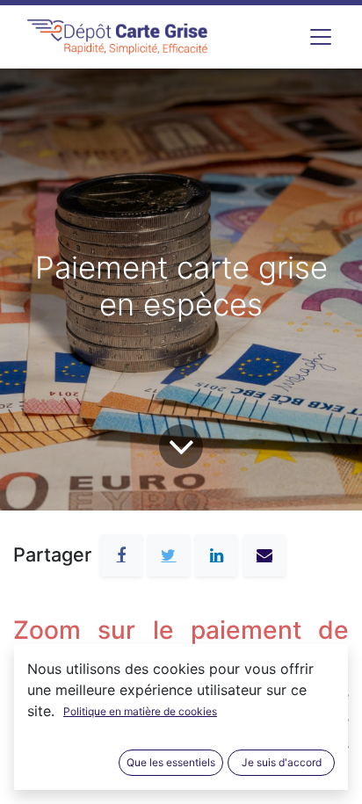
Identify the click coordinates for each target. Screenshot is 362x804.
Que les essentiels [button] (171, 762)
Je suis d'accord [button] (282, 762)
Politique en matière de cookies (140, 711)
